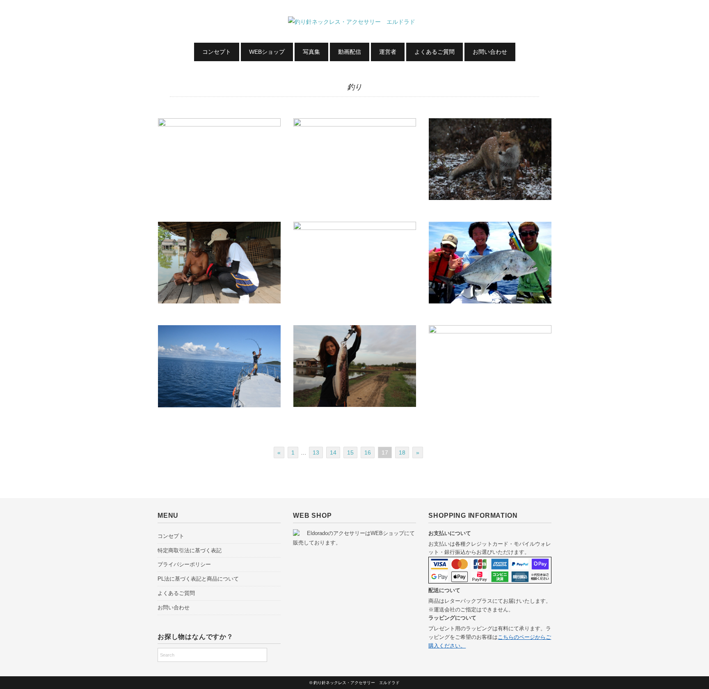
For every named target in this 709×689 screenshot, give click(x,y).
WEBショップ (267, 51)
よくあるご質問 (434, 51)
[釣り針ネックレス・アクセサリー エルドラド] (354, 21)
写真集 (311, 51)
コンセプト (216, 51)
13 (316, 452)
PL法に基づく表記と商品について (198, 579)
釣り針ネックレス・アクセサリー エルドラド (356, 682)
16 (367, 452)
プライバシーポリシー (184, 564)
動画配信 (349, 51)
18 (402, 452)
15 (350, 452)
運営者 (387, 51)
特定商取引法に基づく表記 (190, 550)
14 (333, 452)
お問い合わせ (490, 51)
